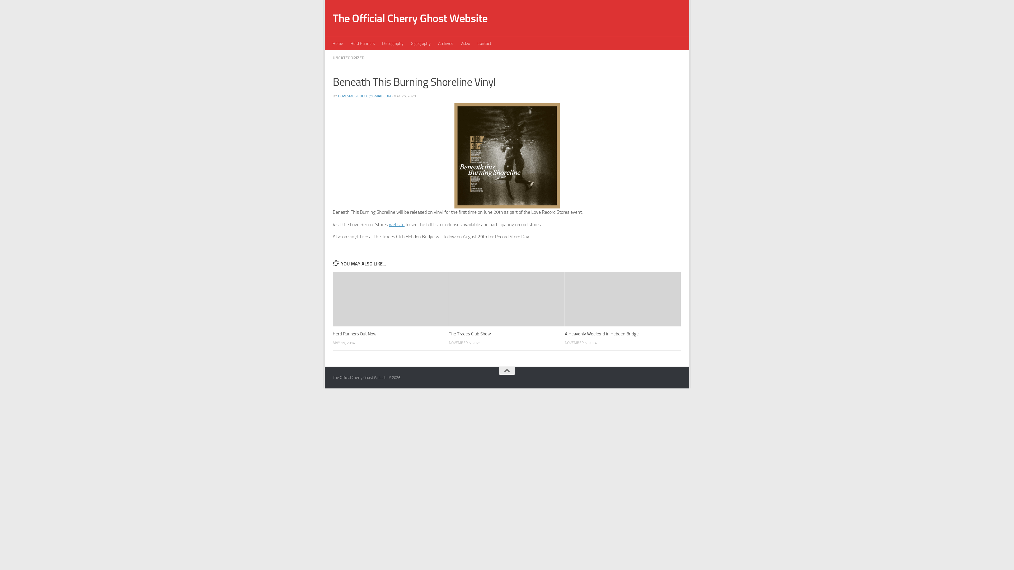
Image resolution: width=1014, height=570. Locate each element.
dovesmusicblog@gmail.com (364, 96)
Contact (484, 43)
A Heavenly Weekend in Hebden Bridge (602, 333)
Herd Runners (362, 43)
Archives (445, 43)
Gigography (421, 43)
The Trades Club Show (470, 333)
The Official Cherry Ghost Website (410, 18)
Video (465, 43)
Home (337, 43)
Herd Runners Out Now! (355, 333)
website (397, 224)
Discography (392, 43)
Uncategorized (348, 57)
